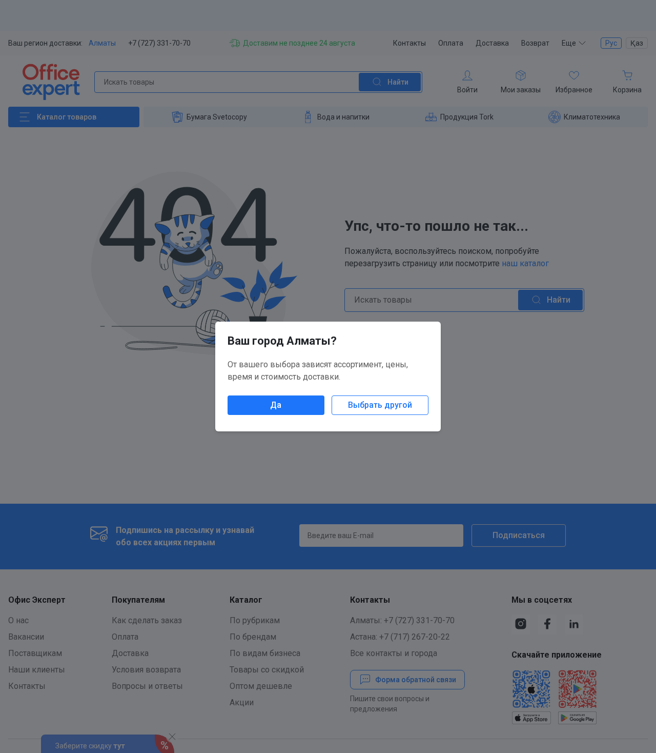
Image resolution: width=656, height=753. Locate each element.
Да (275, 405)
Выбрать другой (380, 405)
